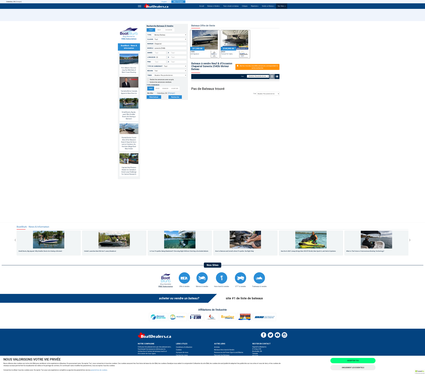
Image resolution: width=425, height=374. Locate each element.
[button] (420, 372)
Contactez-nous (182, 355)
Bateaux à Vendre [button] (213, 6)
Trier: (149, 75)
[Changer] (14, 1)
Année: (150, 53)
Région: (150, 71)
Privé (157, 88)
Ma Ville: (150, 93)
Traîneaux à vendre (259, 286)
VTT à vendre (240, 286)
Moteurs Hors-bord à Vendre (224, 350)
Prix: (149, 62)
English (164, 2)
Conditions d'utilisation (184, 347)
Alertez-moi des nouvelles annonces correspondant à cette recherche (259, 67)
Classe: (150, 39)
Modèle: (150, 48)
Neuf (159, 30)
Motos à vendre (202, 286)
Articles (217, 347)
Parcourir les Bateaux (221, 355)
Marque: (150, 44)
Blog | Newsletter (128, 38)
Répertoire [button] (254, 6)
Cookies (179, 350)
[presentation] (15, 240)
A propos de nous (182, 352)
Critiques (245, 6)
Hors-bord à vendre (221, 286)
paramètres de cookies (99, 370)
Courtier (174, 88)
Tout (151, 30)
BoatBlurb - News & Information (33, 227)
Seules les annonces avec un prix (161, 79)
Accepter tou (353, 360)
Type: (149, 35)
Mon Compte (178, 2)
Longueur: (151, 57)
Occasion (168, 30)
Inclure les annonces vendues (160, 82)
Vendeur (165, 88)
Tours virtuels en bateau (231, 6)
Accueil (201, 6)
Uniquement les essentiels (353, 367)
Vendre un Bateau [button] (267, 6)
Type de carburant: (155, 66)
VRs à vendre (184, 286)
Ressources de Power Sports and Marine (228, 352)
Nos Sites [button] (281, 6)
